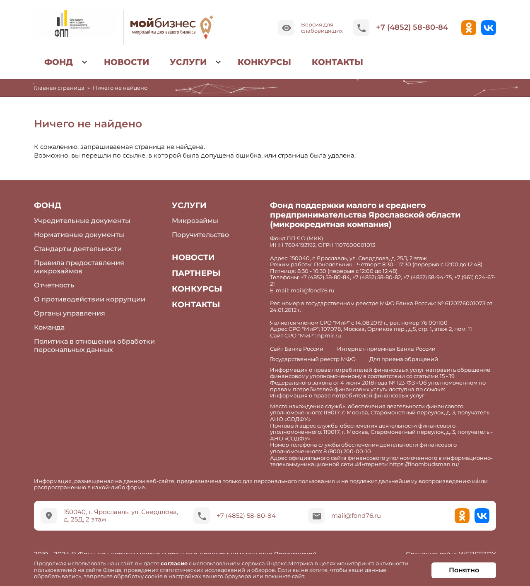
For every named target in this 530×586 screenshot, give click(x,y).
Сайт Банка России (296, 349)
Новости (126, 62)
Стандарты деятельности (78, 249)
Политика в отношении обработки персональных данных (94, 345)
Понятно (464, 570)
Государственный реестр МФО (313, 359)
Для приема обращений (403, 359)
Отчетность (54, 285)
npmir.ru (329, 335)
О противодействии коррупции (89, 299)
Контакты (337, 62)
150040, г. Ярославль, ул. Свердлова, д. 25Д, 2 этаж (121, 515)
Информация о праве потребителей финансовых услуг (347, 395)
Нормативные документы (79, 235)
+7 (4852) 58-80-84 (412, 27)
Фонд (58, 62)
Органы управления (69, 313)
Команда (49, 327)
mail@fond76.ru (356, 515)
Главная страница (59, 87)
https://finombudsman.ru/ (424, 464)
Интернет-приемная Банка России (386, 349)
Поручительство (200, 235)
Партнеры (196, 273)
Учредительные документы (82, 221)
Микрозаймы (195, 221)
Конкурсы (264, 62)
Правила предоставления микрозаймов (79, 267)
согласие (174, 563)
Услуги (188, 62)
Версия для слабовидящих (322, 27)
